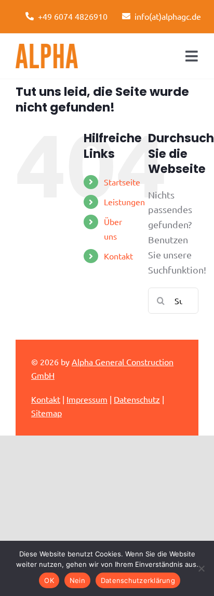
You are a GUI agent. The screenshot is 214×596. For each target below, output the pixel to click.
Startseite (122, 182)
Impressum (87, 399)
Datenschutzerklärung (138, 580)
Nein (77, 580)
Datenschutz (137, 399)
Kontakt (118, 256)
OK (49, 580)
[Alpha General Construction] (47, 48)
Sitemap (46, 412)
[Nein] (201, 568)
